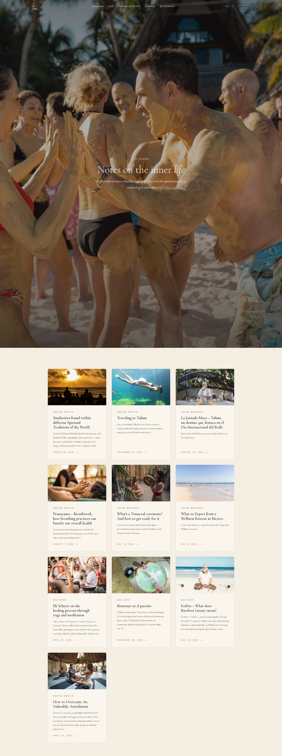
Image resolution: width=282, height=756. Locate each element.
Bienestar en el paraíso (134, 606)
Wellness (98, 6)
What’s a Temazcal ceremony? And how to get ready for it (139, 516)
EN (226, 6)
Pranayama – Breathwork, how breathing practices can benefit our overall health (74, 519)
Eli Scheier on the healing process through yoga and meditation (71, 611)
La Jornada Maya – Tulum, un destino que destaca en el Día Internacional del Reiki (202, 423)
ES (233, 6)
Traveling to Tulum (132, 418)
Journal (150, 6)
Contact (246, 6)
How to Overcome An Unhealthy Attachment (70, 704)
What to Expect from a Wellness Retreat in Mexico (202, 516)
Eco (111, 6)
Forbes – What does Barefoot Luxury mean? (199, 608)
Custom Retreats (129, 6)
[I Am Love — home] (34, 6)
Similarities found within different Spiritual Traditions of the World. (72, 423)
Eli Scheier (167, 6)
